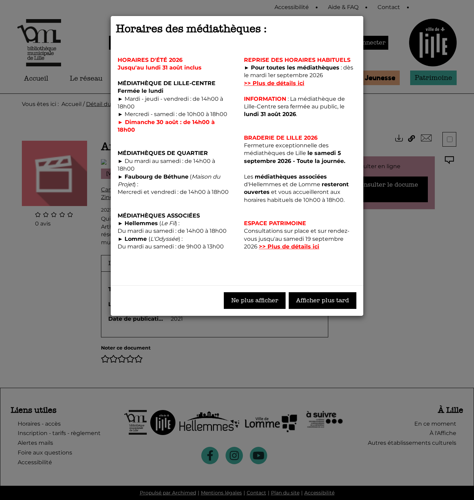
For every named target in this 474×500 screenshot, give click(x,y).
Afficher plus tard (322, 300)
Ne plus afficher (254, 300)
